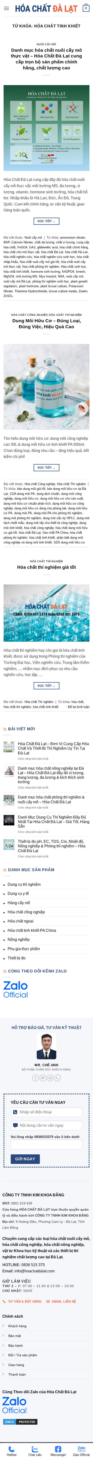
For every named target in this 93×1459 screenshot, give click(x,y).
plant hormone (29, 286)
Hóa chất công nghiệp (26, 912)
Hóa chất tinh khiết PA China (32, 930)
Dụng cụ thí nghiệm (24, 884)
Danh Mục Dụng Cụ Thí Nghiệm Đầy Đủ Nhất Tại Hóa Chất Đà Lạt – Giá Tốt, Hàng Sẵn (53, 821)
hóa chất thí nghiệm (17, 707)
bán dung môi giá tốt (31, 489)
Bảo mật (14, 1336)
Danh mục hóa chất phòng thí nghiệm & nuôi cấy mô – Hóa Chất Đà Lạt (51, 799)
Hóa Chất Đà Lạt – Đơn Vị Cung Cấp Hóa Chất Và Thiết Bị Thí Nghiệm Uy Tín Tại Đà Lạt (53, 748)
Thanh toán (17, 1374)
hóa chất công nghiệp (39, 528)
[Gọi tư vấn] (57, 1078)
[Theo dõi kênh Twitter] (43, 1078)
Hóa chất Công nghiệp (29, 314)
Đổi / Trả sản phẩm (22, 1355)
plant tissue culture (54, 286)
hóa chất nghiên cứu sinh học (54, 257)
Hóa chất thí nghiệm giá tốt (46, 567)
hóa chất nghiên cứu (18, 257)
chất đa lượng (44, 242)
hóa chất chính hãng (74, 247)
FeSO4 (22, 247)
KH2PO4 (68, 271)
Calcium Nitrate (22, 242)
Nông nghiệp (19, 939)
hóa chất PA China (55, 532)
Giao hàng (16, 1365)
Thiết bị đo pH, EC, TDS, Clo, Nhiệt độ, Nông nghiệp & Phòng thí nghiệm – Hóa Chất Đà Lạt (51, 846)
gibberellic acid (47, 247)
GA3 (32, 247)
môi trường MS (26, 276)
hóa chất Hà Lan (76, 252)
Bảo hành (15, 1345)
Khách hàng (17, 1326)
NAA (61, 276)
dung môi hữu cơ (26, 498)
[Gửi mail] (50, 1078)
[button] (6, 8)
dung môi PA (23, 513)
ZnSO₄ (8, 296)
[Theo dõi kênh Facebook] (35, 1078)
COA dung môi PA (22, 494)
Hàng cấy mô (19, 903)
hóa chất (77, 702)
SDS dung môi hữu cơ (69, 542)
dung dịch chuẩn (48, 494)
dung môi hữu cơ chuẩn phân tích (27, 503)
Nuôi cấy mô (46, 44)
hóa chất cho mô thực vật (21, 252)
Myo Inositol (47, 276)
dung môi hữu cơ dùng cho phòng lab (40, 508)
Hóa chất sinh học (73, 266)
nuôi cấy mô (74, 276)
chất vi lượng (65, 242)
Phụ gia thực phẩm (24, 949)
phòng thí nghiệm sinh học (50, 281)
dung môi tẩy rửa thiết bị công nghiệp (52, 523)
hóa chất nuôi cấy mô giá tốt (39, 262)
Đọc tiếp (47, 221)
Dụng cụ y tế (18, 893)
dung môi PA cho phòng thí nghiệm (58, 513)
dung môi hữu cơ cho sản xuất (61, 498)
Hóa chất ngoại (20, 921)
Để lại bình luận (78, 707)
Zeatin (83, 291)
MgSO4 (9, 276)
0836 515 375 (33, 1265)
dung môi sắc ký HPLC (59, 518)
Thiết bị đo (17, 958)
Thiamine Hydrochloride (31, 291)
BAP (7, 242)
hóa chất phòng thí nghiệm (40, 266)
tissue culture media (63, 291)
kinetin (80, 271)
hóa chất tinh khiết (16, 271)
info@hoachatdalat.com (35, 1271)
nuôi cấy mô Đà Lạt (17, 281)
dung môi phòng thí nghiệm (22, 518)
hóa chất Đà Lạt (52, 252)
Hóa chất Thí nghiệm (65, 314)
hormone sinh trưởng (45, 271)
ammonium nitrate (72, 237)
